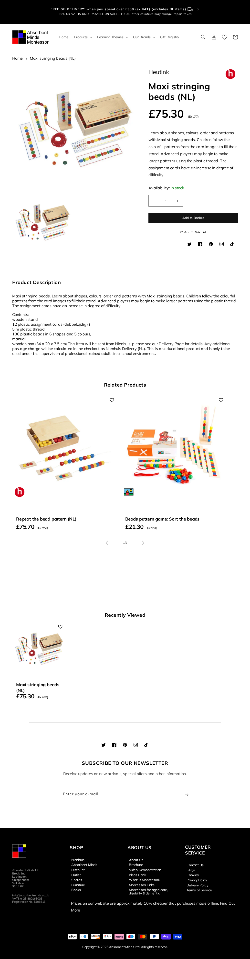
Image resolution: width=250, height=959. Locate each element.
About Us (136, 860)
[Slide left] (107, 542)
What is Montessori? (144, 880)
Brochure (136, 864)
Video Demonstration (145, 870)
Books (76, 890)
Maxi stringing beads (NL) (53, 58)
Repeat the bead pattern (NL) (46, 519)
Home (17, 58)
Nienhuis (77, 860)
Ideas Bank (137, 875)
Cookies (193, 875)
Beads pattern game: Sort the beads (162, 519)
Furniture (78, 885)
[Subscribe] (186, 794)
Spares (76, 880)
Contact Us (195, 865)
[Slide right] (143, 542)
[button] (82, 37)
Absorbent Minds (84, 864)
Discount (77, 870)
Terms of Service (199, 890)
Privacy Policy (197, 880)
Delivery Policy (197, 885)
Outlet (76, 875)
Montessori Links (142, 885)
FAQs (191, 870)
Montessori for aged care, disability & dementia (148, 891)
